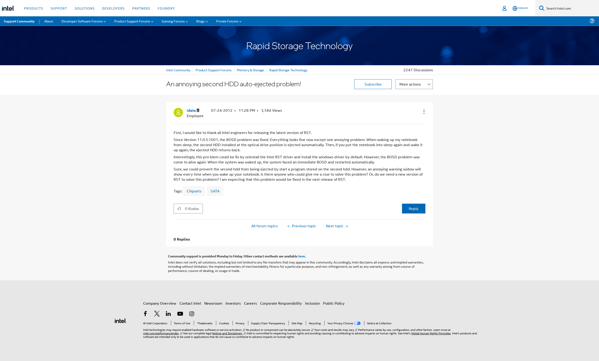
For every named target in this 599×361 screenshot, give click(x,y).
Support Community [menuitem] (19, 21)
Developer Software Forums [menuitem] (82, 20)
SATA (215, 191)
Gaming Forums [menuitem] (173, 20)
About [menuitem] (48, 20)
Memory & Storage (250, 69)
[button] (423, 111)
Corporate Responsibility (281, 303)
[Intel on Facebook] (145, 314)
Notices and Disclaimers (227, 333)
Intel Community (178, 69)
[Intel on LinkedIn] (168, 314)
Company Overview (159, 303)
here (301, 256)
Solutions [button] (85, 8)
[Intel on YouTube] (180, 314)
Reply (413, 208)
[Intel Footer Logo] (120, 320)
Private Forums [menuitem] (227, 20)
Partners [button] (141, 8)
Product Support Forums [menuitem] (132, 20)
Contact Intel (190, 303)
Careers (250, 303)
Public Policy (333, 303)
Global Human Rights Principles (431, 333)
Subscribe (373, 84)
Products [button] (33, 8)
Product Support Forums (214, 69)
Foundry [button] (166, 8)
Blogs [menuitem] (200, 20)
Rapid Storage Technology (288, 69)
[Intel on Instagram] (192, 314)
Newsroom (213, 303)
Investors (233, 303)
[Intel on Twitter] (157, 314)
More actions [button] (410, 84)
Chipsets (194, 191)
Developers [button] (113, 8)
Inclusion (312, 303)
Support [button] (59, 8)
